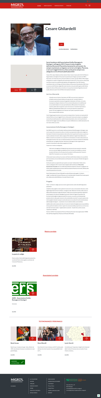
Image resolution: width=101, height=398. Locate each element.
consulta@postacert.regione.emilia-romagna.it (76, 390)
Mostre (32, 381)
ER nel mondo (33, 392)
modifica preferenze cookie (54, 390)
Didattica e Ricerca (35, 390)
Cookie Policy (51, 388)
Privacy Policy (51, 386)
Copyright (51, 383)
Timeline (68, 5)
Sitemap (50, 392)
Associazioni (48, 5)
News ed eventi (59, 5)
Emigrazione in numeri (54, 381)
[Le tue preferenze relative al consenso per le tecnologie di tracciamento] (98, 395)
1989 (61, 44)
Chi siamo (13, 386)
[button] (26, 75)
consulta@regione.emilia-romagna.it (74, 388)
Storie (39, 5)
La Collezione (33, 379)
